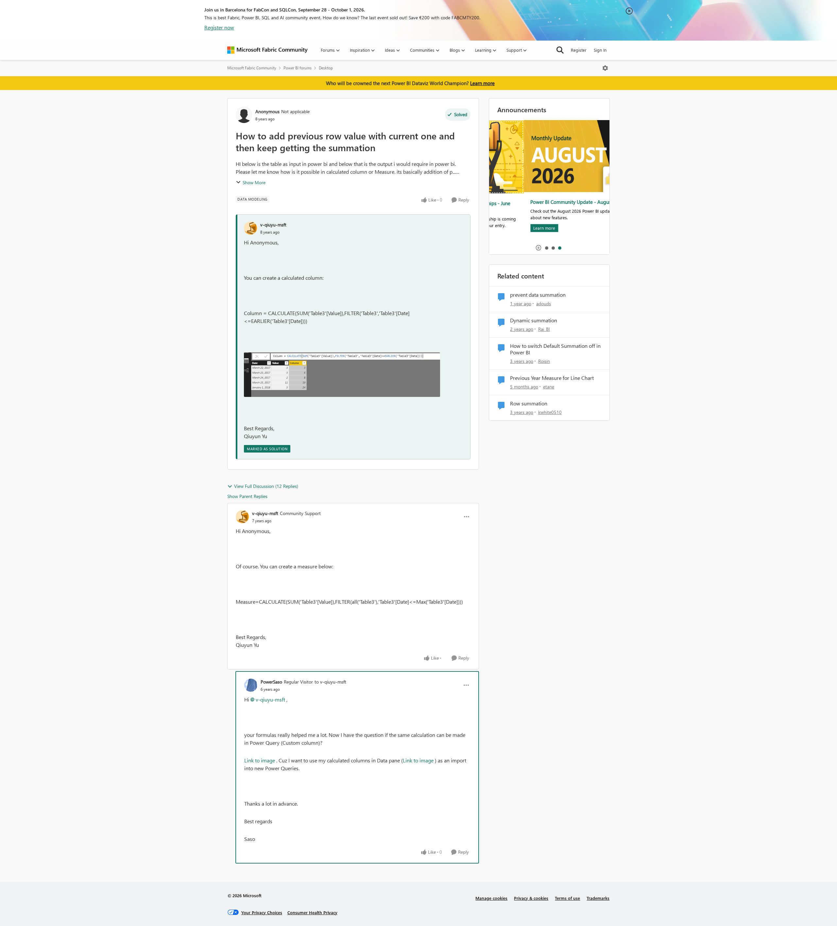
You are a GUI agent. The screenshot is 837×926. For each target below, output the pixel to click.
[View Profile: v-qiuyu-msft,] (250, 228)
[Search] (560, 50)
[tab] (546, 247)
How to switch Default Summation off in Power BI (555, 349)
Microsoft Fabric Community (251, 67)
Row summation (528, 403)
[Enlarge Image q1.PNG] (342, 374)
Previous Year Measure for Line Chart (552, 378)
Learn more (482, 83)
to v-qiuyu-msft (330, 682)
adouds (543, 303)
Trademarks (598, 898)
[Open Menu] (605, 68)
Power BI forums (297, 67)
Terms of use (567, 898)
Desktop (326, 67)
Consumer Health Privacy (312, 912)
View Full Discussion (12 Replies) (266, 486)
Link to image (259, 760)
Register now (219, 27)
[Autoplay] (538, 247)
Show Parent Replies (247, 496)
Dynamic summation (533, 320)
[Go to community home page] (267, 50)
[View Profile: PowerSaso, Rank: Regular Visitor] (250, 685)
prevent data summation (538, 295)
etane (548, 386)
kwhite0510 (550, 412)
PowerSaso (271, 682)
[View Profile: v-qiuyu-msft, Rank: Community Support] (242, 516)
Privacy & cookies (531, 898)
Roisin (544, 361)
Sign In (600, 50)
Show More (254, 182)
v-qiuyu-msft (273, 225)
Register (579, 50)
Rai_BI (544, 329)
